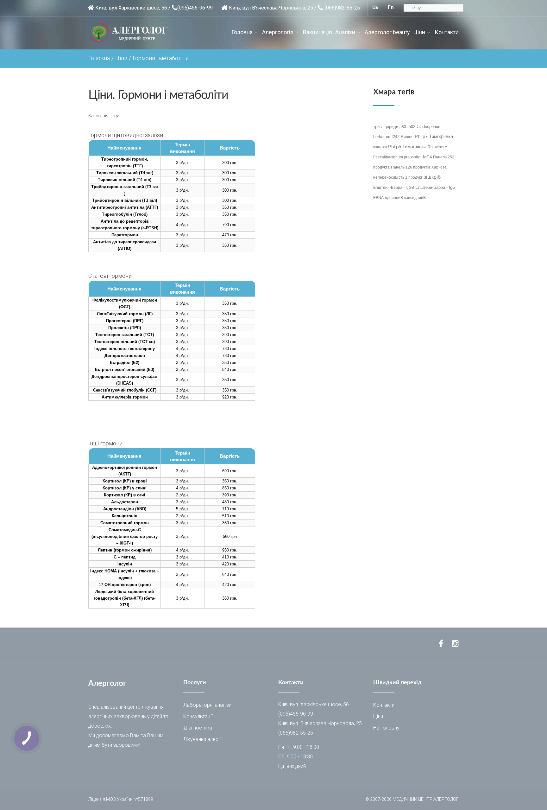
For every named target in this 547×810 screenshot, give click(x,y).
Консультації (197, 716)
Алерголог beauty (387, 32)
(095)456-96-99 (195, 8)
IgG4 (427, 157)
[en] (391, 7)
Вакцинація (317, 32)
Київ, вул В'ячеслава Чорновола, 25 (271, 8)
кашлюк (380, 147)
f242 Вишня (402, 136)
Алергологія (277, 32)
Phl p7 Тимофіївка (434, 136)
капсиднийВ (415, 197)
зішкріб (432, 177)
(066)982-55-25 (342, 8)
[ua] (375, 7)
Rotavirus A (437, 147)
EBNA (378, 197)
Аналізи (345, 32)
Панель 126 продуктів (410, 167)
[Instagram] (455, 643)
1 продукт (414, 177)
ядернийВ (394, 197)
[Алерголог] (131, 32)
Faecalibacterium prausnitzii (397, 157)
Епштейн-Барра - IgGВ (393, 187)
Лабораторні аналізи (207, 705)
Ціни (419, 32)
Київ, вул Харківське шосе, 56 (131, 8)
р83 (402, 126)
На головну (386, 728)
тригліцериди (385, 126)
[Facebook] (441, 643)
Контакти (447, 32)
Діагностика (197, 728)
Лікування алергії (203, 739)
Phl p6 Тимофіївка (407, 146)
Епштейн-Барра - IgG (435, 187)
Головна (242, 32)
